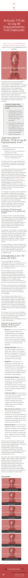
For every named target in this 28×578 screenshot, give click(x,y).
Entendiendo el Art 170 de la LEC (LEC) (13, 154)
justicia (13, 454)
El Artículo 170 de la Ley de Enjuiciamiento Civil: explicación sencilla (15, 152)
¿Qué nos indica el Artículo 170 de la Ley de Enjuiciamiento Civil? (13, 148)
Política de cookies (19, 574)
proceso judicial (18, 179)
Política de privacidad (19, 576)
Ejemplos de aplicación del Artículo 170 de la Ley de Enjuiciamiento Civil (14, 157)
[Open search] (14, 9)
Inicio (4, 43)
